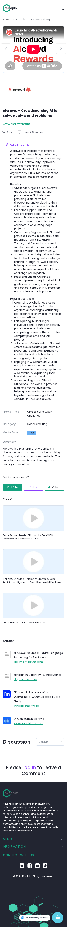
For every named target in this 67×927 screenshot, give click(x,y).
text (31, 432)
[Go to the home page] (10, 9)
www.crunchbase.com (28, 723)
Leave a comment (33, 132)
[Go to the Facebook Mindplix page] (29, 867)
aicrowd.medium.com (28, 662)
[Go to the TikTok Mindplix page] (45, 867)
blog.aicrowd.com (25, 679)
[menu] (33, 842)
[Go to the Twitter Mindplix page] (22, 867)
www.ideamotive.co (27, 706)
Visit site (12, 487)
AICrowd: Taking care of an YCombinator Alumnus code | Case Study (37, 697)
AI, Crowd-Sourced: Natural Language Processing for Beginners (38, 655)
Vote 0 (56, 487)
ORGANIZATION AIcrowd (29, 719)
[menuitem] (33, 839)
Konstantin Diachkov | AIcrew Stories (37, 675)
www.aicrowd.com (16, 124)
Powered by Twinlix (37, 917)
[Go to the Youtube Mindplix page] (37, 867)
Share (10, 132)
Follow (33, 487)
